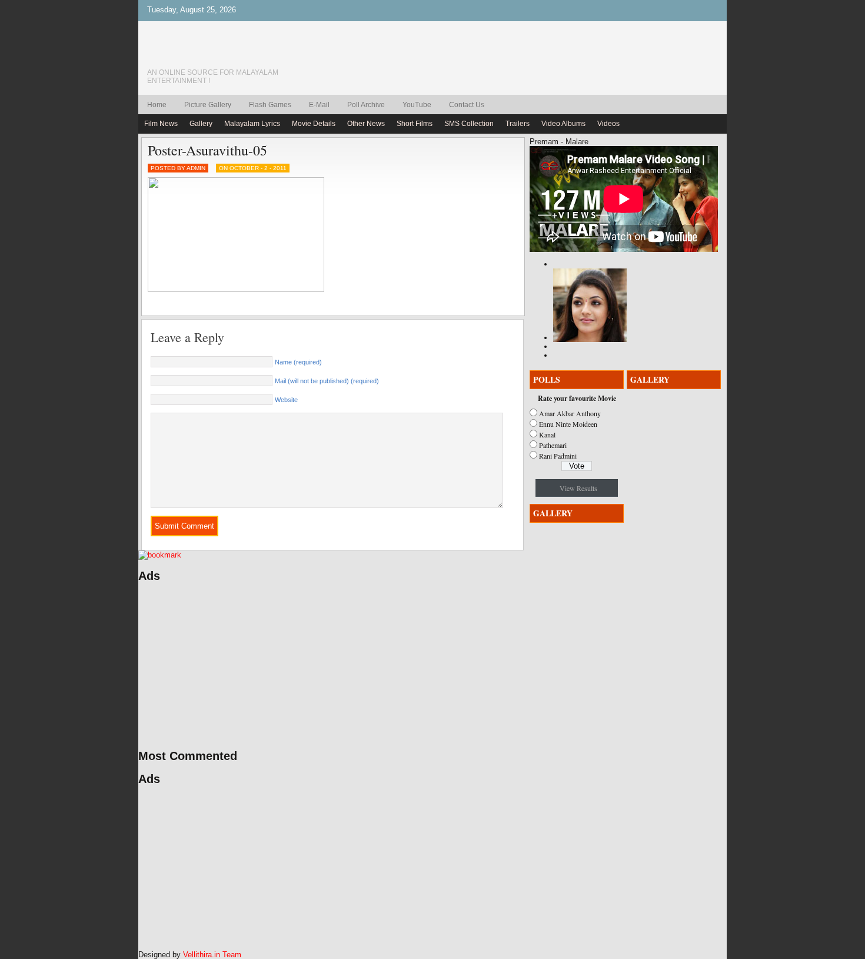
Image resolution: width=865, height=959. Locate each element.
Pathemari (553, 445)
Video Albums (563, 124)
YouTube (416, 105)
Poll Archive (366, 105)
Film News (161, 124)
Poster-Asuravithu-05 (207, 150)
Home (157, 105)
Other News (366, 124)
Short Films (414, 124)
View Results (578, 488)
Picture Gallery (207, 105)
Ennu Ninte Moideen (568, 424)
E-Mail (319, 105)
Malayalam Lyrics (252, 124)
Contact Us (466, 105)
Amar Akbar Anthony (570, 413)
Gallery (200, 124)
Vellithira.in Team (212, 954)
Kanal (547, 434)
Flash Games (270, 105)
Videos (608, 124)
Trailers (517, 124)
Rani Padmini (558, 455)
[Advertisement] (250, 665)
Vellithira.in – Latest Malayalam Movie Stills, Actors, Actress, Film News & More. (229, 52)
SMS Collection (469, 124)
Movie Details (313, 124)
